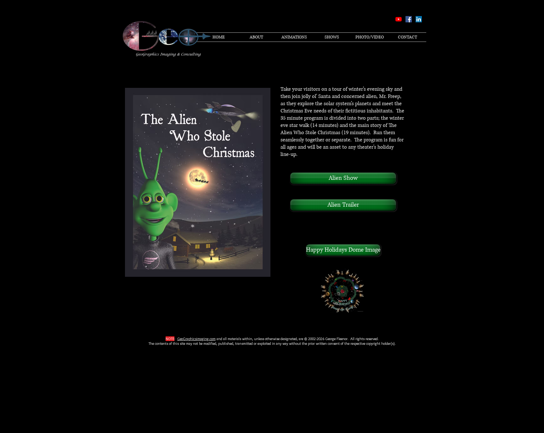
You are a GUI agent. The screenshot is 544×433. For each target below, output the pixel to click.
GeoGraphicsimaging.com (196, 338)
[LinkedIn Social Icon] (419, 19)
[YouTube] (398, 19)
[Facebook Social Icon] (408, 19)
